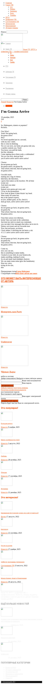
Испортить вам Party (11, 312)
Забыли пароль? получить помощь (14, 388)
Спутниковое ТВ (12, 22)
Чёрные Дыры (8, 372)
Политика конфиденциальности (13, 390)
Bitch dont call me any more (26, 273)
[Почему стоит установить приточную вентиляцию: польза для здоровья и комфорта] (6, 616)
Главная (9, 3)
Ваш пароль (26, 383)
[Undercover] (14, 335)
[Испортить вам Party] (14, 305)
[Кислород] (6, 526)
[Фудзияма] (6, 485)
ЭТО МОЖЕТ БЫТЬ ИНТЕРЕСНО (18, 278)
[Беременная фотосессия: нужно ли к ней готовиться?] (6, 509)
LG (11, 7)
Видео (3, 517)
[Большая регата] (6, 420)
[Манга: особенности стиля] (6, 436)
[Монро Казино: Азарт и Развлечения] (6, 575)
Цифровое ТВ (11, 19)
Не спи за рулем (6, 546)
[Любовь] (6, 453)
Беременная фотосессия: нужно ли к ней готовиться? (20, 513)
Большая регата (6, 423)
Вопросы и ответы (14, 674)
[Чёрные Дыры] (14, 365)
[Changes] (6, 469)
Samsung (13, 11)
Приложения (11, 26)
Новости (10, 102)
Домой (3, 102)
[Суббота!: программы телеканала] (6, 558)
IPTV (8, 17)
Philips (12, 9)
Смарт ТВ (9, 5)
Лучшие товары (12, 28)
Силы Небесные (23, 271)
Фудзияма (4, 489)
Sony (12, 13)
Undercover (6, 342)
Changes (4, 472)
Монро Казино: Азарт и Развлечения (14, 578)
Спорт (9, 678)
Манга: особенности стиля (10, 440)
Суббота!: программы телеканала (12, 562)
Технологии (10, 24)
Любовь (4, 456)
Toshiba (13, 15)
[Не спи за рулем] (6, 542)
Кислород (4, 529)
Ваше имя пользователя (31, 381)
